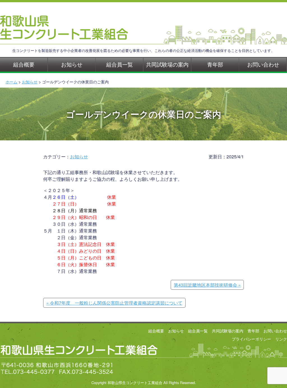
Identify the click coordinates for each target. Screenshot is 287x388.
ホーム (11, 82)
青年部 (215, 64)
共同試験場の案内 (167, 64)
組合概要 (23, 64)
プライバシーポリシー (251, 339)
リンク (281, 339)
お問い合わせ (263, 64)
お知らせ (71, 64)
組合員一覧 (119, 64)
